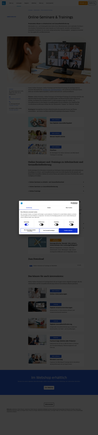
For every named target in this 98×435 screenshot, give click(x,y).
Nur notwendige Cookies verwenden (30, 230)
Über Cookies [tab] (69, 207)
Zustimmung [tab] (29, 207)
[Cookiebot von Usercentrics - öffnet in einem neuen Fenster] (72, 203)
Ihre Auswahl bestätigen (49, 230)
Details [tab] (49, 207)
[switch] (41, 225)
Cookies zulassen (68, 230)
